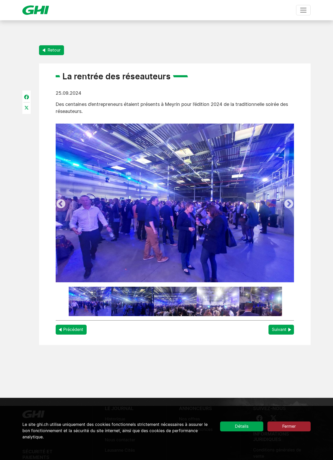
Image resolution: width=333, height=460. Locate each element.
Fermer (289, 426)
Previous (61, 204)
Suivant (279, 330)
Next (289, 204)
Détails (241, 426)
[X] (26, 107)
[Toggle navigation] (303, 10)
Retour (53, 50)
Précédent (73, 330)
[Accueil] (37, 10)
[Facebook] (26, 97)
